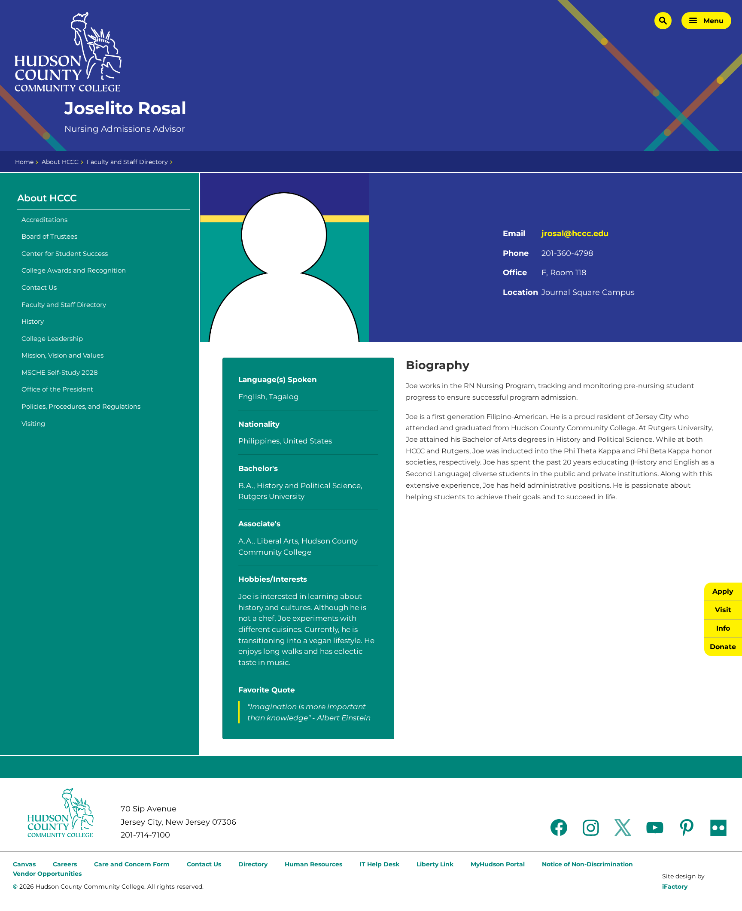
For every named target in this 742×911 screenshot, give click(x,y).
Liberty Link (435, 864)
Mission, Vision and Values (62, 355)
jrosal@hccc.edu (574, 233)
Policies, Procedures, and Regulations (80, 406)
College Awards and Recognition (73, 270)
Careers (65, 864)
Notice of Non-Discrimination (587, 864)
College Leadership (52, 338)
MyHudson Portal (498, 864)
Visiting (33, 423)
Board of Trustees (49, 236)
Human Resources (313, 864)
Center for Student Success (64, 253)
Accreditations (44, 220)
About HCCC (60, 162)
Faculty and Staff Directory (127, 162)
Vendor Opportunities (47, 874)
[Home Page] (68, 52)
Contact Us (39, 287)
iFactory (674, 886)
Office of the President (57, 389)
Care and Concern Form (132, 864)
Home (24, 162)
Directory (253, 864)
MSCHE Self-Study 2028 (59, 372)
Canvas (24, 864)
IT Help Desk (379, 864)
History (32, 321)
